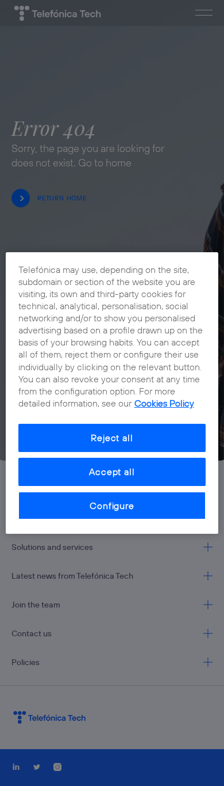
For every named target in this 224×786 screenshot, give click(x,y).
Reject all (112, 437)
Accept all (111, 471)
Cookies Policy (164, 403)
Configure (112, 505)
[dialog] (112, 393)
